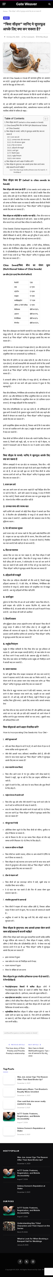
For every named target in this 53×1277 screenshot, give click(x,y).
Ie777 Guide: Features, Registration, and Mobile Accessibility (28, 1116)
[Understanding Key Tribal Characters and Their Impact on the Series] (9, 1226)
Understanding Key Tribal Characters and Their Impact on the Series (33, 1226)
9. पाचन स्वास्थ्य (15, 158)
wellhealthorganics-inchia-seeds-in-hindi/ (20, 1033)
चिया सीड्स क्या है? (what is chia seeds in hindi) (24, 122)
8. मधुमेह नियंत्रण (15, 156)
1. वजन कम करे (14, 137)
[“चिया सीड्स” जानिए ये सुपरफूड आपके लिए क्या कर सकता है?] (26, 57)
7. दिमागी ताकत (14, 153)
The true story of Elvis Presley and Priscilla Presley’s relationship (15, 1050)
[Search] (49, 4)
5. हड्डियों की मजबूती (17, 148)
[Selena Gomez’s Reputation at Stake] (9, 1131)
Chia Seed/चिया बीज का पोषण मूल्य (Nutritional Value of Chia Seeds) (26, 126)
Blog (6, 18)
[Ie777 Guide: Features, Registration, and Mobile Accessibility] (9, 1116)
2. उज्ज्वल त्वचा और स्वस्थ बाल (20, 140)
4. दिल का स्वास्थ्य (16, 145)
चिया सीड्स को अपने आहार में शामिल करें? (20, 161)
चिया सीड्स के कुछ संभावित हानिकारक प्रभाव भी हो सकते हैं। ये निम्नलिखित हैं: (30, 171)
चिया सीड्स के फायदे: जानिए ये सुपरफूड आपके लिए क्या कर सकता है (25, 132)
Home (5, 11)
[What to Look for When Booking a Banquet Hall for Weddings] (9, 1241)
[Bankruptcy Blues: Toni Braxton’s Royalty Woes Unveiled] (9, 1092)
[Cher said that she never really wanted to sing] (9, 1104)
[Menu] (4, 4)
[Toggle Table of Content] (44, 119)
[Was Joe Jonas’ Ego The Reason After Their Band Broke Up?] (9, 1080)
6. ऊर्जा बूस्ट (14, 150)
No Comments (29, 37)
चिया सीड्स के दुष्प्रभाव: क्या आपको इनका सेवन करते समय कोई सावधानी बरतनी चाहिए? (25, 165)
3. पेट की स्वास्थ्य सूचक (17, 142)
